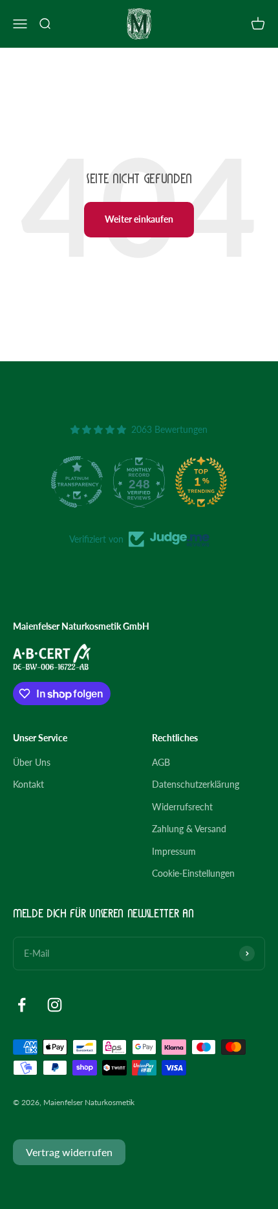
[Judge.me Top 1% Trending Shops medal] (201, 482)
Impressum (174, 851)
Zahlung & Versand (189, 828)
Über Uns (31, 762)
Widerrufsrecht (182, 806)
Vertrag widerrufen (69, 1152)
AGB (161, 762)
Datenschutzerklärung (195, 784)
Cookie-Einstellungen (193, 873)
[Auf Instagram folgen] (54, 1005)
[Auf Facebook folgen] (21, 1005)
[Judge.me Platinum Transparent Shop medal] (77, 482)
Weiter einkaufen (139, 219)
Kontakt (28, 784)
